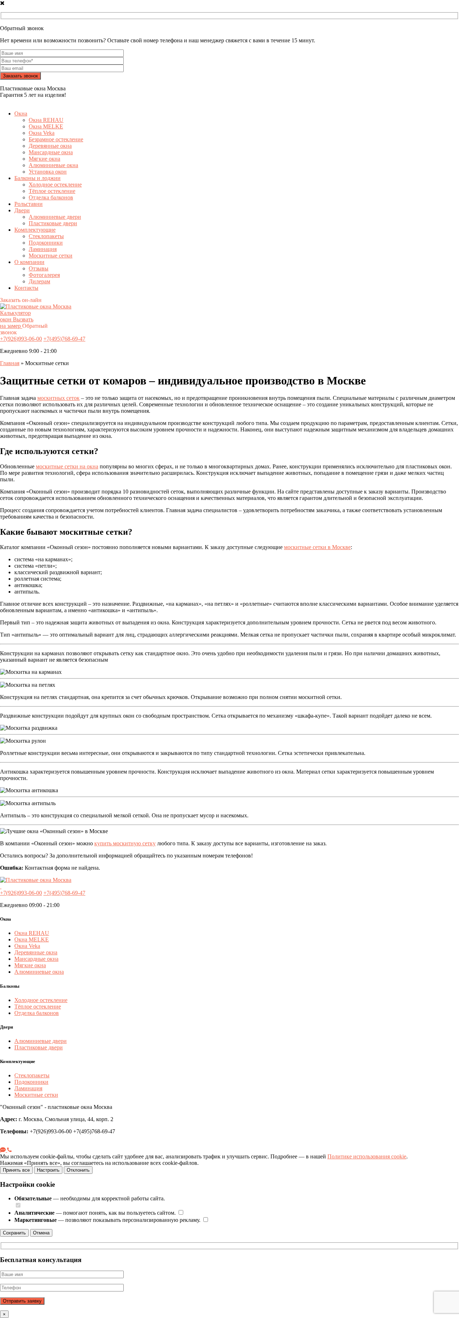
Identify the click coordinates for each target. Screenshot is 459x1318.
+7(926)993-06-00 (21, 339)
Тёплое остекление (52, 191)
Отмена (41, 1233)
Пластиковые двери (53, 223)
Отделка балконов (51, 197)
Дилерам (39, 281)
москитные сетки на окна (67, 466)
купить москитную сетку (125, 843)
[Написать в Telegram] (3, 1150)
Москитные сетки (50, 255)
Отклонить (78, 1170)
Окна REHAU (46, 120)
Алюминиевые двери (55, 217)
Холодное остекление (55, 184)
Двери (22, 210)
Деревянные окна (50, 146)
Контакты (26, 288)
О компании (29, 262)
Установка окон (48, 172)
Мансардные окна (51, 152)
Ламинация (43, 249)
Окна (20, 113)
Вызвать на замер (16, 322)
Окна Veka (42, 133)
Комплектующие (35, 230)
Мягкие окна (44, 159)
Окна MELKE (46, 126)
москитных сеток (58, 398)
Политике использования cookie (366, 1156)
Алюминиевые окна (53, 165)
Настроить (48, 1170)
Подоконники (46, 243)
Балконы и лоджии (37, 178)
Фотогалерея (44, 275)
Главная (9, 363)
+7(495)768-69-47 (64, 339)
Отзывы (38, 268)
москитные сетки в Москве (317, 547)
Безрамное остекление (56, 139)
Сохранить (14, 1233)
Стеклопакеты (46, 236)
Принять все (16, 1170)
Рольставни (28, 204)
